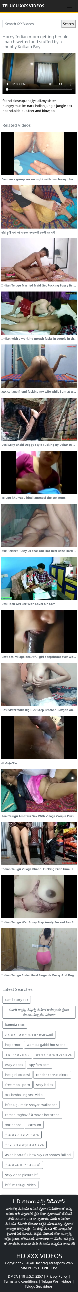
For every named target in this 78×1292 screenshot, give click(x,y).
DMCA (13, 1276)
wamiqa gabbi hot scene (46, 1044)
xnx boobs (13, 1124)
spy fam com (39, 1064)
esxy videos (14, 1064)
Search (68, 23)
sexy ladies (44, 1084)
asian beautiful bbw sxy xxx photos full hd (38, 1154)
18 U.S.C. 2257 (32, 1276)
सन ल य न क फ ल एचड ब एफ (54, 1054)
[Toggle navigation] (70, 6)
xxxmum (34, 1124)
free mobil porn (17, 1084)
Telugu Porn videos (56, 1281)
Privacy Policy (57, 1276)
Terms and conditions (21, 1281)
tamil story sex (16, 999)
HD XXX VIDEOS (39, 1256)
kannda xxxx (15, 1024)
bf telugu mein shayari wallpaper (31, 1104)
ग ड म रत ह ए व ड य (17, 1054)
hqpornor (13, 1044)
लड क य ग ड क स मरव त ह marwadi (29, 1034)
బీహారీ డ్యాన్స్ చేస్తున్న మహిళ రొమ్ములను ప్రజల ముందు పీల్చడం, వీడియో (39, 1012)
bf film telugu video (20, 1185)
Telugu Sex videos (39, 1286)
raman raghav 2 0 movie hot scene (32, 1114)
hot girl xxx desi (17, 1074)
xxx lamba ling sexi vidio (24, 1094)
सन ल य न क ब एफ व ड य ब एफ (24, 1144)
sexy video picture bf (21, 1175)
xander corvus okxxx (52, 1074)
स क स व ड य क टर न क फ (22, 1134)
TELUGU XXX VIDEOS (23, 6)
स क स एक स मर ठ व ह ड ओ (22, 1165)
